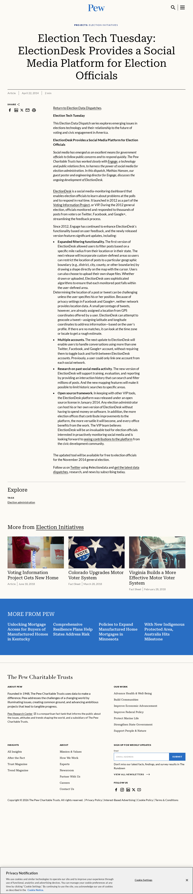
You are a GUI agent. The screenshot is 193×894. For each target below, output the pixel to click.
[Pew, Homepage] (96, 7)
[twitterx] (21, 110)
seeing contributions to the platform (108, 439)
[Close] (187, 880)
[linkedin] (16, 110)
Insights (13, 745)
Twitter (75, 467)
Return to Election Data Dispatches (77, 108)
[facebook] (10, 110)
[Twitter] (133, 789)
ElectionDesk (62, 191)
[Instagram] (122, 789)
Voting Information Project (71, 205)
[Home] (40, 677)
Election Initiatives (60, 527)
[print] (34, 110)
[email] (27, 110)
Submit (177, 756)
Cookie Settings (143, 880)
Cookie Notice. (36, 890)
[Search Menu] (173, 8)
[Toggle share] (183, 100)
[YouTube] (139, 789)
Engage (112, 161)
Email (116, 751)
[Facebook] (116, 789)
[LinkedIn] (128, 789)
